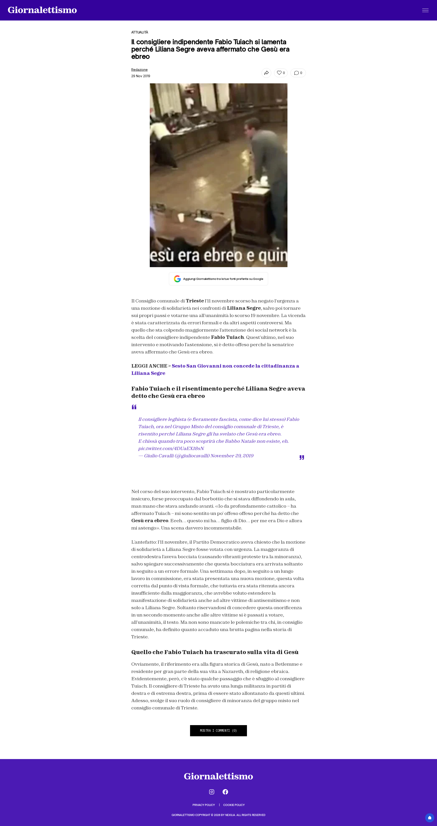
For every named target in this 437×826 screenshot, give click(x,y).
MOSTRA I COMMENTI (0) (218, 731)
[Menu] (425, 10)
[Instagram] (211, 791)
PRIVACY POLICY (204, 805)
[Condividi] (266, 73)
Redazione (139, 70)
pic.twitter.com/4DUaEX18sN (171, 448)
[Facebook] (225, 791)
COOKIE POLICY (234, 805)
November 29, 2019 (231, 456)
